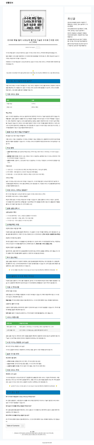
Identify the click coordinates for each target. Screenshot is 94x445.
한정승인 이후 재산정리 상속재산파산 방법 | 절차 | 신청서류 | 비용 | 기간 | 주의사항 (33, 433)
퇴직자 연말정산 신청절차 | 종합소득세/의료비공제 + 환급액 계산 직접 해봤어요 (78, 35)
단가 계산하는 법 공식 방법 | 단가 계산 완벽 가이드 (34, 434)
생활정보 (9, 2)
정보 (33, 431)
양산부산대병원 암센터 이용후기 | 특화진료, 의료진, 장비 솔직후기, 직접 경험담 (78, 24)
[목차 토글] (21, 426)
